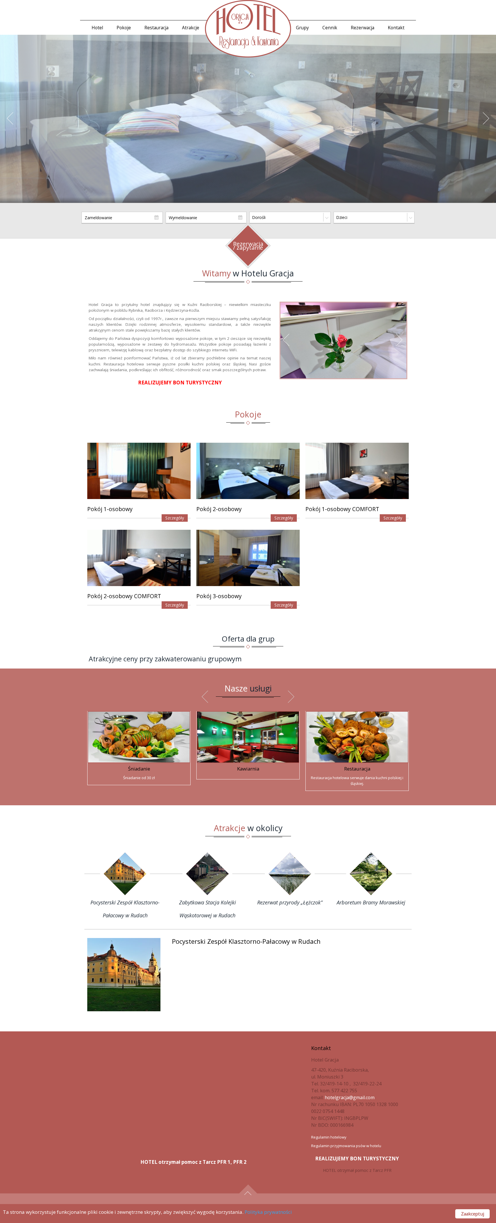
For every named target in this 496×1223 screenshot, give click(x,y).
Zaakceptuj (472, 1214)
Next (489, 122)
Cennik (329, 27)
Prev (13, 122)
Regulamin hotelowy (328, 1137)
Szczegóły (174, 518)
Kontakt (396, 27)
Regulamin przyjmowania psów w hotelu (346, 1145)
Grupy (302, 27)
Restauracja (156, 27)
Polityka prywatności (268, 1212)
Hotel (97, 27)
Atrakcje (190, 27)
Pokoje (124, 27)
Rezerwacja (362, 27)
